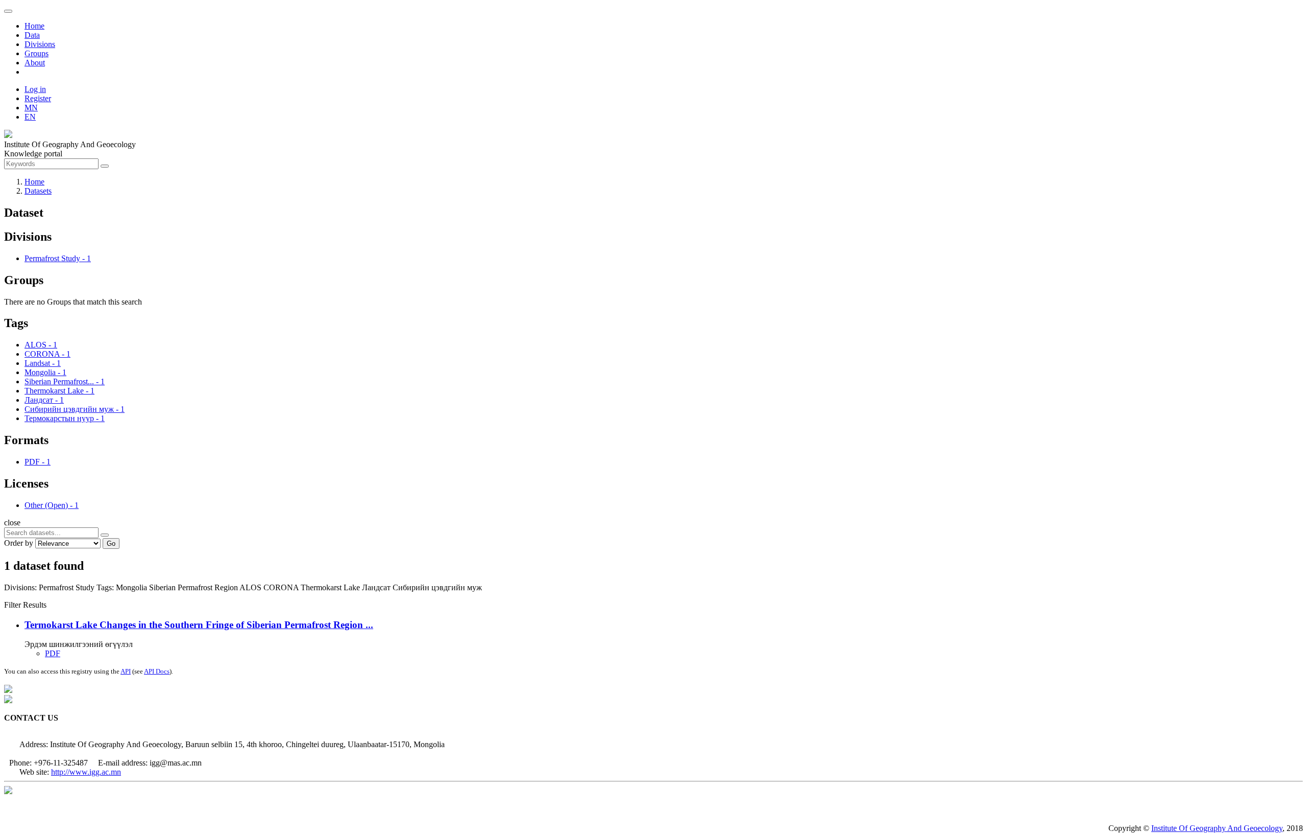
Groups (37, 53)
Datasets (38, 191)
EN (30, 116)
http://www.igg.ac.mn (86, 772)
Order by (18, 543)
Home (34, 25)
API (125, 671)
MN (31, 107)
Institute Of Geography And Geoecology (1216, 828)
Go (111, 543)
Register (38, 98)
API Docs (157, 671)
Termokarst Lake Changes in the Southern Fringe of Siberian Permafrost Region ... (199, 624)
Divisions (40, 44)
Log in (35, 89)
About (35, 62)
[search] (105, 535)
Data (32, 35)
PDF (52, 653)
